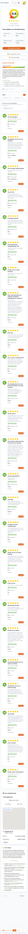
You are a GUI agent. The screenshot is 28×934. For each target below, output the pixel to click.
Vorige (5, 895)
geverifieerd (15, 881)
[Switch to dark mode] (16, 3)
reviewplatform (18, 868)
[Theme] (18, 930)
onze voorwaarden (17, 865)
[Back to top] (23, 930)
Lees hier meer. (14, 884)
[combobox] (7, 98)
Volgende (22, 895)
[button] (14, 890)
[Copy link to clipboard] (13, 3)
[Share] (14, 930)
